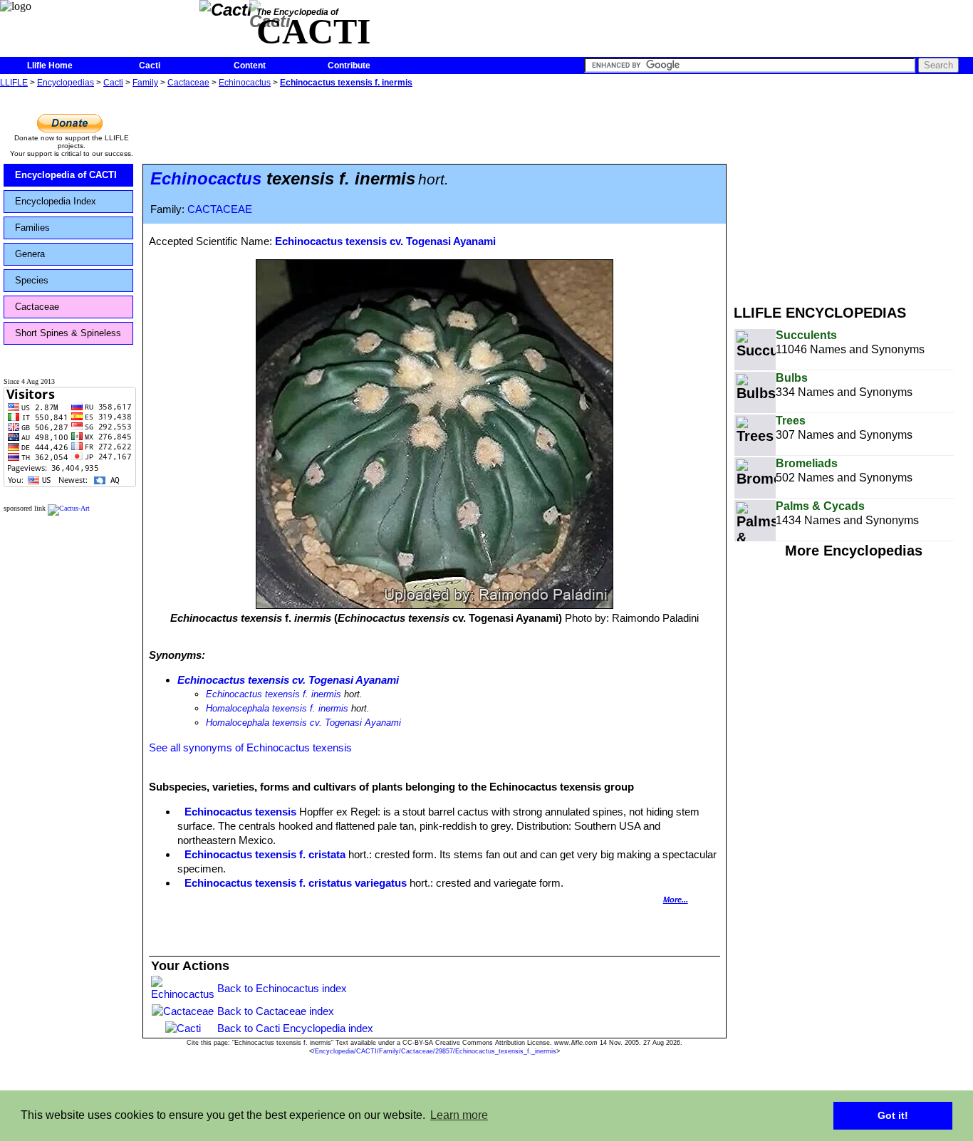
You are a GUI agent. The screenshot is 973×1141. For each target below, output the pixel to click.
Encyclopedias (65, 83)
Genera (30, 254)
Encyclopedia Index (55, 201)
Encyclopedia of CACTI (66, 175)
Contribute (349, 66)
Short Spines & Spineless (68, 333)
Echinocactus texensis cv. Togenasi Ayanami (385, 241)
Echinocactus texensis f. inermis (346, 83)
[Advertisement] (853, 191)
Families (32, 227)
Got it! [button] (893, 1115)
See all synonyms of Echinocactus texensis (250, 747)
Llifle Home (50, 66)
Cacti (149, 66)
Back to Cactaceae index (275, 1011)
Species (31, 280)
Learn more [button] (459, 1115)
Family (145, 83)
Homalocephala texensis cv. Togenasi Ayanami (303, 722)
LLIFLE (14, 83)
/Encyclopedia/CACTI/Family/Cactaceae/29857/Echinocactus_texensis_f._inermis (434, 1051)
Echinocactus (245, 83)
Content (250, 66)
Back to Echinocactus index (282, 988)
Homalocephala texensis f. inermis (277, 708)
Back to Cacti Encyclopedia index (295, 1028)
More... (675, 899)
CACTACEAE (219, 209)
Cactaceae (188, 83)
